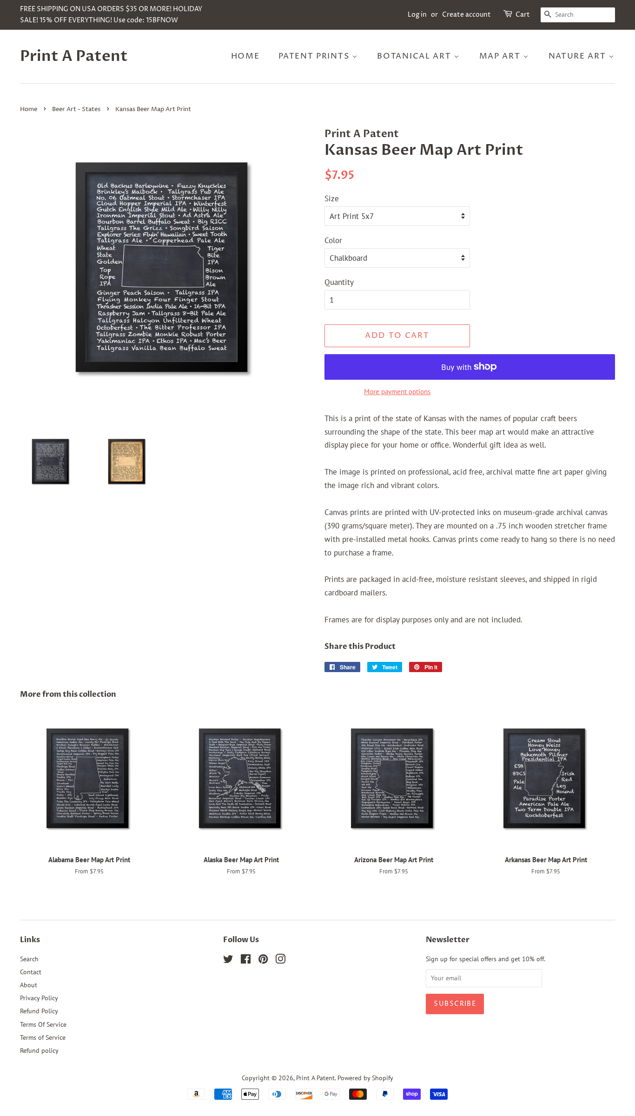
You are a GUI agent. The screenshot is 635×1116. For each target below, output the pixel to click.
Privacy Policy (39, 997)
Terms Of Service (43, 1024)
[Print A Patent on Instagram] (280, 960)
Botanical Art (415, 56)
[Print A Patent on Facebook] (245, 960)
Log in (417, 14)
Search (29, 958)
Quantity (339, 282)
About (28, 984)
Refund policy (39, 1050)
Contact (30, 971)
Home (245, 56)
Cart (523, 14)
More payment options (397, 391)
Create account (466, 14)
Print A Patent (74, 56)
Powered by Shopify (365, 1077)
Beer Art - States (76, 109)
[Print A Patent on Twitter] (228, 960)
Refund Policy (39, 1010)
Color (333, 240)
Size (331, 198)
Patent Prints (315, 56)
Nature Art (579, 56)
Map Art (501, 56)
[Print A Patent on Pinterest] (263, 960)
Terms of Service (43, 1037)
